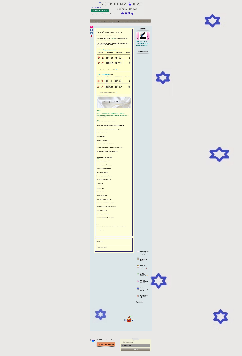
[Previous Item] (138, 36)
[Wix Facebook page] (91, 30)
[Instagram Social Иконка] (91, 27)
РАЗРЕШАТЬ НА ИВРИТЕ (101, 225)
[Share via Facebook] (97, 229)
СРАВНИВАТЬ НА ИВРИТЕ (111, 225)
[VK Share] (140, 308)
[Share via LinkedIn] (103, 229)
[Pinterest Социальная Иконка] (91, 36)
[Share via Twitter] (100, 229)
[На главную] (128, 318)
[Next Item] (147, 36)
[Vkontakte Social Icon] (91, 33)
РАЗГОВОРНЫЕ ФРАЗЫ (121, 225)
